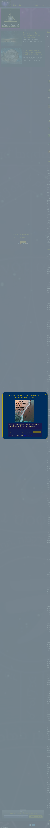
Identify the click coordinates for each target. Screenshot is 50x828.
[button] (45, 395)
